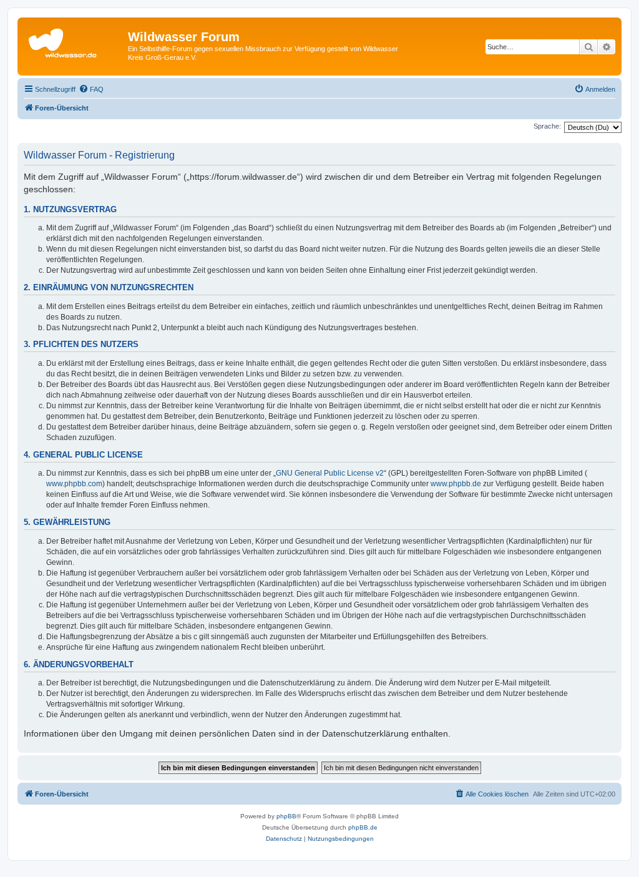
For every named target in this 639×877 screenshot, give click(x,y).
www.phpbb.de (456, 483)
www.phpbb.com (74, 483)
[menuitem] (91, 89)
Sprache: (547, 126)
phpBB (286, 816)
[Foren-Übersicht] (74, 41)
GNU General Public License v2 (330, 473)
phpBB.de (363, 827)
